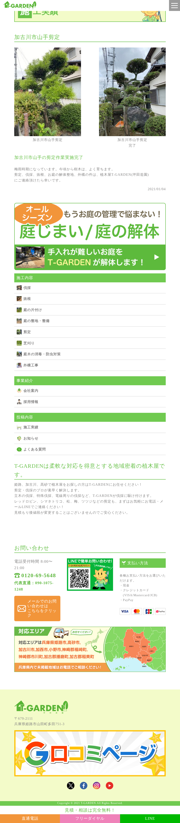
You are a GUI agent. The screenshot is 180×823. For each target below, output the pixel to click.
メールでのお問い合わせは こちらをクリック (42, 608)
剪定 (27, 332)
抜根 (27, 299)
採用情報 (30, 402)
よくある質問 (34, 449)
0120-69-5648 (38, 575)
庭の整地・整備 (36, 321)
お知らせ (30, 438)
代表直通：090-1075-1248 (34, 586)
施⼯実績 (30, 427)
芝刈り (29, 343)
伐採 (27, 288)
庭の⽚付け (32, 310)
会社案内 (30, 390)
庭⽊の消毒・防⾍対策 (42, 354)
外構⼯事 (30, 365)
